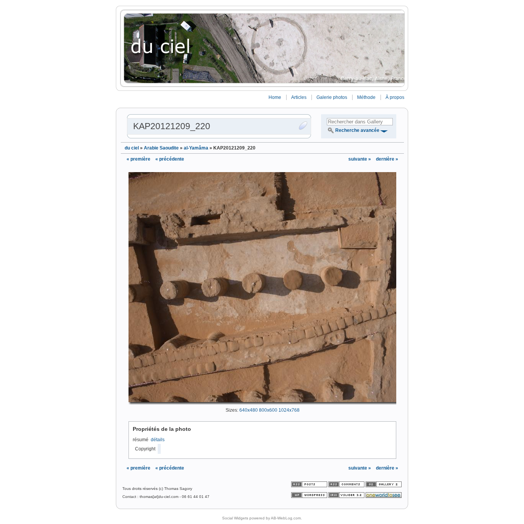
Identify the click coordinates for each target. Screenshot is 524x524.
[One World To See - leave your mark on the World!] (384, 496)
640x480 (248, 410)
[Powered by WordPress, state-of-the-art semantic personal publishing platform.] (309, 496)
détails (158, 439)
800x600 (268, 410)
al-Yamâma (196, 148)
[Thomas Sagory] (262, 48)
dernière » (387, 159)
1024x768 (289, 410)
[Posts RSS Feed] (309, 486)
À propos (395, 97)
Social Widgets (235, 518)
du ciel (132, 148)
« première (138, 159)
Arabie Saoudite (161, 148)
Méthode (366, 97)
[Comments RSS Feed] (346, 486)
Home (275, 97)
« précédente (169, 159)
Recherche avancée (357, 130)
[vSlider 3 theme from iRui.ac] (347, 496)
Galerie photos (331, 97)
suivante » (360, 159)
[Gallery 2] (384, 486)
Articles (298, 97)
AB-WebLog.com (286, 518)
